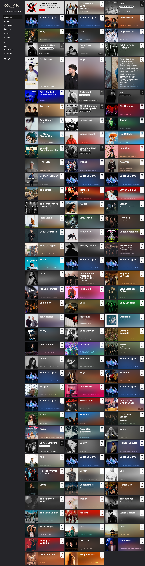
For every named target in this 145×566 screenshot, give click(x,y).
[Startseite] (12, 6)
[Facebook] (5, 58)
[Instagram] (8, 58)
